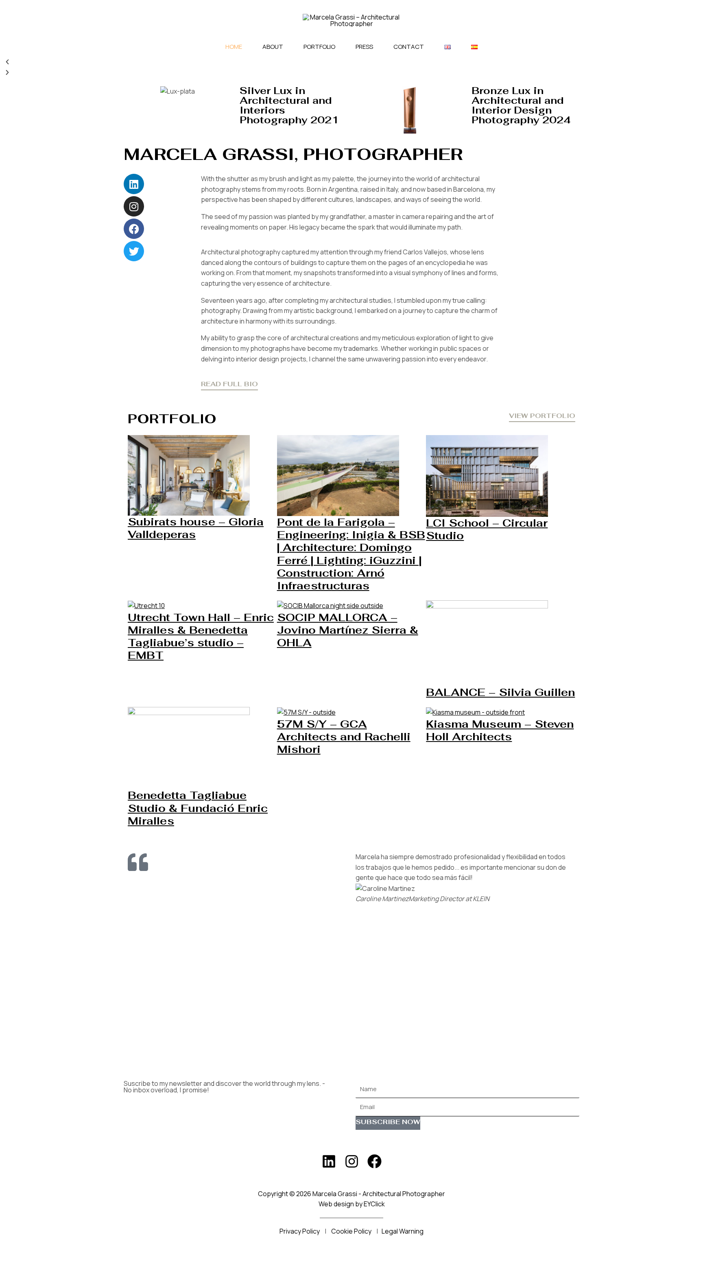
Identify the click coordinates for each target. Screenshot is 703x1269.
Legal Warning (403, 1231)
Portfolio (319, 46)
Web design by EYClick (352, 1203)
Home (233, 46)
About (272, 46)
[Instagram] (352, 1161)
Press (364, 46)
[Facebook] (374, 1161)
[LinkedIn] (329, 1161)
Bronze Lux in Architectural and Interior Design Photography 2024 (521, 105)
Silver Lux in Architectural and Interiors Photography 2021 (289, 105)
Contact (408, 46)
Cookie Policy (351, 1231)
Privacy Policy (299, 1231)
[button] (351, 62)
